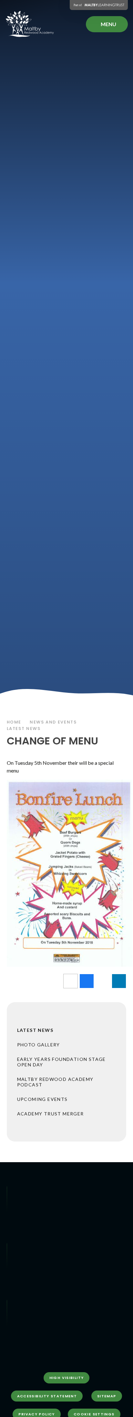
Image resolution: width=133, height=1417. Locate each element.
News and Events (53, 722)
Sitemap (106, 1396)
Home (14, 722)
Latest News (24, 728)
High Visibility (66, 1377)
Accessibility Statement (47, 1396)
